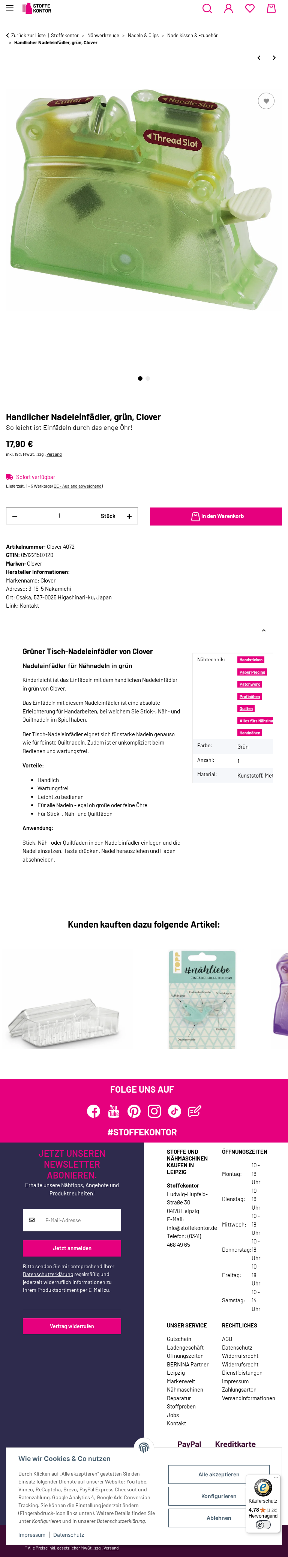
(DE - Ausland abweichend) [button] (77, 485)
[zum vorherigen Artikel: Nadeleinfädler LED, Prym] (259, 58)
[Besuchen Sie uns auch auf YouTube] (113, 1111)
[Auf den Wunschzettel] (266, 101)
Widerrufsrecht (240, 1355)
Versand (54, 453)
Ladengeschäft (185, 1347)
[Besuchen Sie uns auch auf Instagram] (154, 1111)
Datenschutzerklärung (48, 1274)
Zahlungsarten (239, 1389)
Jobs (173, 1414)
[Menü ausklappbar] (10, 4)
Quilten (246, 708)
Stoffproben (181, 1406)
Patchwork (250, 684)
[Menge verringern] (14, 516)
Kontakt (29, 605)
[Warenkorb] (271, 9)
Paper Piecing (252, 672)
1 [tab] (140, 378)
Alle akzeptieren (219, 1474)
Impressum (31, 1534)
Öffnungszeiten (185, 1355)
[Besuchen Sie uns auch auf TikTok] (174, 1111)
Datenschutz (68, 1534)
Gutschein (179, 1338)
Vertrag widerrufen (72, 1326)
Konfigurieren (219, 1496)
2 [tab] (148, 378)
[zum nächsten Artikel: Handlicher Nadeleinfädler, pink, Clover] (274, 58)
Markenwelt (181, 1381)
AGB (227, 1338)
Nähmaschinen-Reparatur (186, 1393)
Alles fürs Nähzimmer (259, 720)
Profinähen (250, 696)
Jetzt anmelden (72, 1248)
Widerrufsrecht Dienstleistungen (242, 1368)
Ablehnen (219, 1518)
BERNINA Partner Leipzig (187, 1368)
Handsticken (251, 659)
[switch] (263, 1524)
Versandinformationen (248, 1398)
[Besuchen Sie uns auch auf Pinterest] (134, 1111)
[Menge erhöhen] (129, 516)
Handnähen (250, 732)
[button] (207, 9)
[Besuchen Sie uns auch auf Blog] (194, 1111)
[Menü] (276, 1478)
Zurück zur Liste (28, 35)
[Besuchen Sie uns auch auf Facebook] (93, 1111)
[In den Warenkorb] (12, 82)
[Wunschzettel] (250, 9)
